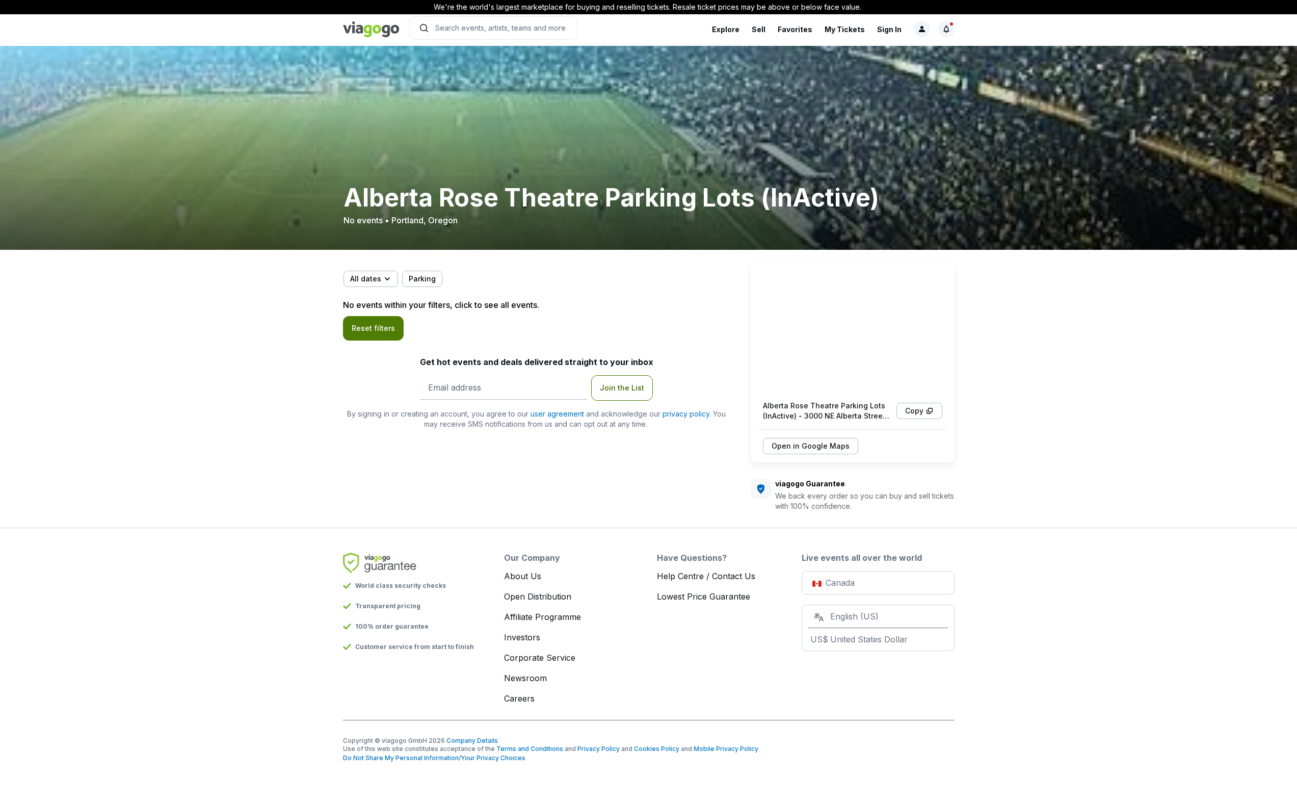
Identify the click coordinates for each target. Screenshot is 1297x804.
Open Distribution (537, 596)
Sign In (889, 29)
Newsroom (525, 678)
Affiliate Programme (542, 617)
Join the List (622, 387)
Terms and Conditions (529, 749)
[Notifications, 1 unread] (946, 29)
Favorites (795, 29)
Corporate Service (539, 658)
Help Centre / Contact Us (706, 576)
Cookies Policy (656, 749)
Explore (725, 29)
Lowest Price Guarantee (703, 596)
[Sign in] (922, 29)
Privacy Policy (598, 749)
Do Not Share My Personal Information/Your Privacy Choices (434, 758)
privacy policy (686, 413)
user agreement (557, 413)
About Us (522, 576)
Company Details (472, 740)
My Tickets (845, 29)
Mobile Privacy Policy (726, 749)
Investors (522, 637)
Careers (519, 698)
